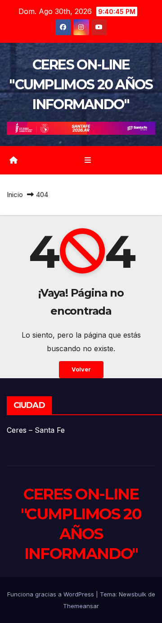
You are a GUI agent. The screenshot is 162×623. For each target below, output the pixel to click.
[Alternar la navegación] (87, 160)
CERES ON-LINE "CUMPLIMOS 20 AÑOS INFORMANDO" (81, 84)
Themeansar (81, 605)
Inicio (15, 194)
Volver (81, 369)
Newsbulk (132, 594)
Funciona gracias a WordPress (51, 594)
